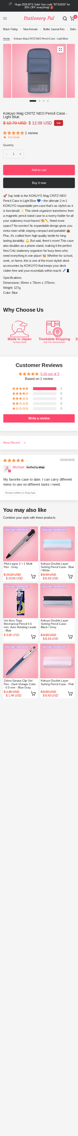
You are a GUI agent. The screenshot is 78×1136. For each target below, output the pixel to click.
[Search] (64, 18)
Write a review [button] (39, 418)
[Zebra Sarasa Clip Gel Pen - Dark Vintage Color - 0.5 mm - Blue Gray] (20, 661)
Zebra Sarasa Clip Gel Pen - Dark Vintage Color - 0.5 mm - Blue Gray (20, 684)
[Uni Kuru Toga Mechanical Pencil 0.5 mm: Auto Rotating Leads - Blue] (20, 600)
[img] (13, 461)
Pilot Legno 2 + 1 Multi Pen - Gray (18, 565)
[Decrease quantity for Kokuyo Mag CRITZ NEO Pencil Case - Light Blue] (6, 154)
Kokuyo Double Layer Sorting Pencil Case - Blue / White (57, 567)
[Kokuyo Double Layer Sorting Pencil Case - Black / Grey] (57, 600)
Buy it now (39, 183)
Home (6, 38)
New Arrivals (30, 29)
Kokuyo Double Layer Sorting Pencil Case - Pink (57, 682)
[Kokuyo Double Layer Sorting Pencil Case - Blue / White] (57, 543)
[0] (71, 18)
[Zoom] (60, 49)
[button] (14, 133)
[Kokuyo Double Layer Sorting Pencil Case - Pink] (57, 661)
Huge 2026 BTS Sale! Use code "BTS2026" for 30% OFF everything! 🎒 (42, 6)
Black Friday (10, 29)
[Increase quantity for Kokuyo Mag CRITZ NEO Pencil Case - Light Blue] (20, 154)
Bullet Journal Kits (54, 29)
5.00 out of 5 (49, 374)
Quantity (8, 145)
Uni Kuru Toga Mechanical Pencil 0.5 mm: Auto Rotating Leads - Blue (20, 625)
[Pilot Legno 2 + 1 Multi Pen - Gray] (20, 543)
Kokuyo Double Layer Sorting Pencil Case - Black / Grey (54, 624)
